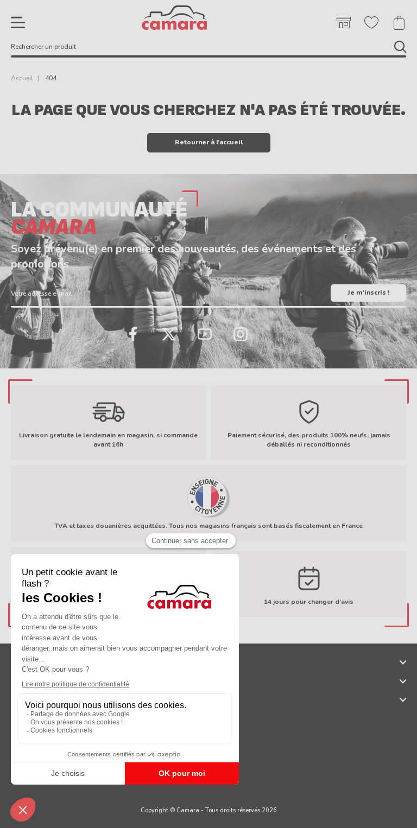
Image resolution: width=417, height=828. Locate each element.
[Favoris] (371, 23)
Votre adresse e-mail (41, 293)
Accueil (22, 78)
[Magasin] (343, 23)
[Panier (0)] (399, 23)
